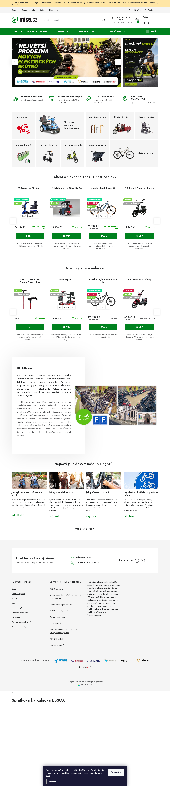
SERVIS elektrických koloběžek (61, 611)
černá (30, 216)
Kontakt (14, 10)
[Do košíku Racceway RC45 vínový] (139, 327)
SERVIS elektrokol (57, 589)
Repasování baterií (57, 645)
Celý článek (17, 515)
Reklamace (16, 617)
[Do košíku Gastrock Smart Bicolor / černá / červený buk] (30, 327)
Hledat (103, 20)
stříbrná (67, 307)
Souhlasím (116, 772)
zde (48, 775)
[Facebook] (137, 561)
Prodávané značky (19, 627)
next (157, 221)
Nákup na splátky (18, 608)
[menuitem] (18, 31)
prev (13, 221)
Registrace (152, 10)
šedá (24, 216)
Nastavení (53, 781)
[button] (15, 62)
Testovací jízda (55, 623)
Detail (30, 236)
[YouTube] (143, 561)
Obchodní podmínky (20, 612)
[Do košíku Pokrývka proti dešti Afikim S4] (66, 236)
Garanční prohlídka (57, 617)
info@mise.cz (83, 557)
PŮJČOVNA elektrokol (58, 639)
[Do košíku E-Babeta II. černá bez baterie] (139, 236)
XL (110, 216)
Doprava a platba (28, 10)
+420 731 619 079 (122, 18)
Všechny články (85, 529)
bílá (60, 307)
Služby (42, 10)
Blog (51, 10)
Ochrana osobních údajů (21, 622)
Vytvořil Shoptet (86, 684)
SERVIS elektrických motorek (61, 604)
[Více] (151, 31)
